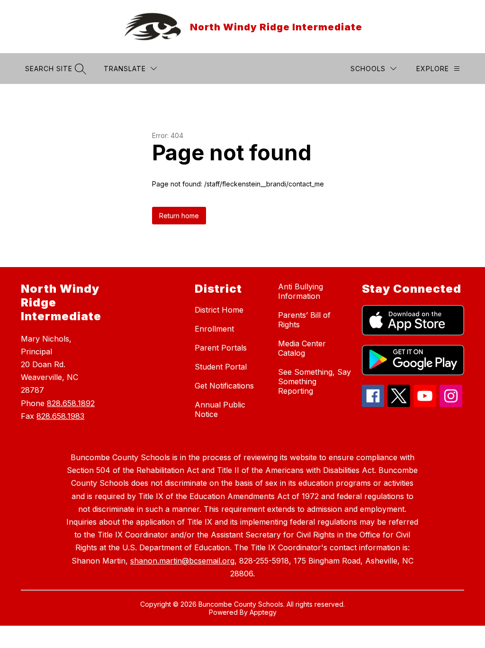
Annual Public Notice (220, 409)
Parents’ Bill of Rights (304, 319)
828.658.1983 (60, 416)
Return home (179, 216)
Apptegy (263, 612)
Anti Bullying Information (300, 291)
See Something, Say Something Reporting (314, 381)
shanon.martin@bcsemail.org (182, 560)
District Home (219, 310)
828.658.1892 (71, 403)
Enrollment (214, 328)
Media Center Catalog (302, 348)
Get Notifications (224, 385)
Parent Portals (221, 347)
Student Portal (221, 366)
